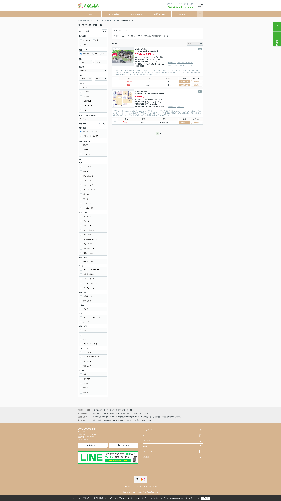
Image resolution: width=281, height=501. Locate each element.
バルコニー (87, 225)
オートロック (88, 352)
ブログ (145, 446)
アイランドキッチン (90, 288)
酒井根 (133, 36)
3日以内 (85, 136)
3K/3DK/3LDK (87, 101)
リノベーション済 (89, 190)
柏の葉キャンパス (157, 64)
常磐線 (112, 417)
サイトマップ (154, 486)
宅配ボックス (88, 361)
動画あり (86, 149)
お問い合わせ (160, 14)
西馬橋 (155, 36)
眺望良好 (86, 194)
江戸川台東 (144, 49)
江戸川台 (148, 59)
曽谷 (160, 36)
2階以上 (86, 374)
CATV (85, 339)
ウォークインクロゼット (91, 317)
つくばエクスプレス (143, 64)
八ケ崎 (143, 36)
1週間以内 (95, 136)
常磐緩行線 (97, 417)
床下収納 (86, 322)
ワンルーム (86, 87)
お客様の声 (146, 441)
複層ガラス (87, 366)
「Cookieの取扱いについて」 (177, 498)
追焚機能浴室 (88, 296)
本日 (96, 131)
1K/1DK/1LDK (87, 92)
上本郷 (166, 36)
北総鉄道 (165, 417)
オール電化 (87, 235)
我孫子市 (125, 410)
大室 (138, 36)
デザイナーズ (88, 180)
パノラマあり (87, 154)
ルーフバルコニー (89, 230)
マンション (86, 40)
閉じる (206, 498)
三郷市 (118, 410)
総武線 (171, 417)
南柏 (130, 420)
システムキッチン (89, 279)
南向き (85, 388)
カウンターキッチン (90, 283)
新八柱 (119, 420)
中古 (103, 54)
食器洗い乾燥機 (88, 274)
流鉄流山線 (157, 417)
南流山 (110, 420)
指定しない (86, 54)
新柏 (149, 420)
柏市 (100, 410)
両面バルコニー (88, 253)
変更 (104, 31)
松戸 (94, 420)
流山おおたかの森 (151, 106)
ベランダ (86, 221)
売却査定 (183, 14)
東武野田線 (140, 59)
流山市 (138, 49)
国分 (127, 36)
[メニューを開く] (200, 14)
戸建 (96, 40)
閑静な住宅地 (88, 176)
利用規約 (127, 486)
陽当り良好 (87, 171)
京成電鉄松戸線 (121, 417)
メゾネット (87, 216)
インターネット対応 (90, 344)
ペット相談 (87, 167)
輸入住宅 (86, 199)
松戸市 (95, 410)
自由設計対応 (88, 208)
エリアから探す (113, 14)
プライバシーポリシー (140, 486)
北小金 (125, 420)
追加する (197, 81)
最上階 (85, 383)
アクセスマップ (148, 451)
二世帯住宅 (87, 203)
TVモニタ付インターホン (92, 357)
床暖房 (85, 309)
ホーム (90, 14)
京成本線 (178, 417)
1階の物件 (86, 379)
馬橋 (105, 420)
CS (84, 330)
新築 (96, 54)
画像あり (86, 145)
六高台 (149, 36)
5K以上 (85, 110)
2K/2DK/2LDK (87, 96)
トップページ (147, 430)
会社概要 (146, 457)
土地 (84, 45)
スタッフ (146, 435)
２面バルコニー (88, 244)
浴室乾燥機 (87, 301)
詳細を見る (184, 81)
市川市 (106, 410)
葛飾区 (132, 410)
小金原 (122, 36)
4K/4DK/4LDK (87, 105)
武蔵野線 (105, 417)
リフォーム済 (88, 185)
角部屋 (85, 392)
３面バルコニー (88, 248)
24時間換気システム (90, 239)
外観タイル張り (88, 261)
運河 (146, 62)
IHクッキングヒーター (91, 269)
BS (84, 335)
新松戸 (116, 36)
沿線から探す (136, 14)
